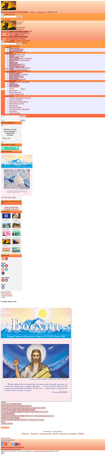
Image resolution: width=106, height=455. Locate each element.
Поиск (19, 16)
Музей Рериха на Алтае (16, 103)
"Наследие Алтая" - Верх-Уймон (19, 82)
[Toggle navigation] (2, 14)
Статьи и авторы (14, 75)
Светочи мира (13, 62)
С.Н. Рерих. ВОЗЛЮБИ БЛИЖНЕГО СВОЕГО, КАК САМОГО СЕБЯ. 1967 (24, 412)
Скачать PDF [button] (5, 427)
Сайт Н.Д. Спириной (15, 100)
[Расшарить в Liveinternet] (72, 433)
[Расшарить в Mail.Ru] (81, 433)
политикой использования (41, 451)
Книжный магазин (14, 113)
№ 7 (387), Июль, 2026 (8, 197)
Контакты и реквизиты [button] (8, 440)
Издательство (13, 105)
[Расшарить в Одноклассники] (46, 433)
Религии (11, 88)
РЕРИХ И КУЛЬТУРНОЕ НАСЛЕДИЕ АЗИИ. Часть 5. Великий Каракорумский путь (28, 416)
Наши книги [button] (8, 53)
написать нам (41, 12)
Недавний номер (14, 46)
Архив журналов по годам (17, 79)
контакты (32, 12)
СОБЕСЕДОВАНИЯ (8, 414)
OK (3, 453)
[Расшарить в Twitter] (55, 433)
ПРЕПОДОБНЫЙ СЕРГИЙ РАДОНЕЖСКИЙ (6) (16, 406)
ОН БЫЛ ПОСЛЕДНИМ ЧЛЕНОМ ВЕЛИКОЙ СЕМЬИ (18, 410)
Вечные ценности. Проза (17, 64)
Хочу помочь (13, 111)
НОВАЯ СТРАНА (7, 423)
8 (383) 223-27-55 (9, 14)
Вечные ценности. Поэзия (17, 38)
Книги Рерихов (13, 86)
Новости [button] (7, 20)
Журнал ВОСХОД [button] (10, 71)
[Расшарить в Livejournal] (63, 433)
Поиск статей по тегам (16, 77)
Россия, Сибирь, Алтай (16, 94)
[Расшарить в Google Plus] (35, 433)
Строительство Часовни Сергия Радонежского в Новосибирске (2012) (23, 408)
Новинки (11, 83)
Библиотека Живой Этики (17, 27)
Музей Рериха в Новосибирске (18, 101)
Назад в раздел (6, 438)
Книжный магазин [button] (10, 81)
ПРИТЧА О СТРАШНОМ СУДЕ (11, 404)
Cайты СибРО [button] (9, 96)
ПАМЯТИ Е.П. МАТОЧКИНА (10, 418)
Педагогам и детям (15, 92)
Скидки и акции (14, 85)
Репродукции (13, 90)
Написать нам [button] (5, 441)
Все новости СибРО (15, 51)
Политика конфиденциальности (11, 449)
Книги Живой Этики (15, 107)
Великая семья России (16, 56)
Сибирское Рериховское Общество (20, 98)
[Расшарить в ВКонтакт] (25, 433)
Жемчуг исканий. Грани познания (19, 60)
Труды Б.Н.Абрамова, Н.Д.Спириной (20, 58)
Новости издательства (16, 49)
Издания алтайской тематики (18, 42)
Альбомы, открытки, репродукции (19, 40)
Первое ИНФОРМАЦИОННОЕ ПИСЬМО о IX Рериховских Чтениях (22, 420)
